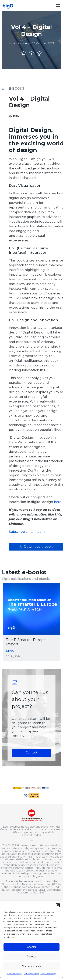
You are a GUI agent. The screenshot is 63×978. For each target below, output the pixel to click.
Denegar (31, 956)
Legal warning (48, 973)
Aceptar (31, 946)
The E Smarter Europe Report (26, 642)
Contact (31, 752)
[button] (57, 905)
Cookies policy (14, 973)
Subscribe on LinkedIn (27, 532)
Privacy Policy (31, 973)
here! (58, 502)
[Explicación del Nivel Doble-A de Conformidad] (31, 797)
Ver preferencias (31, 966)
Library (25, 43)
